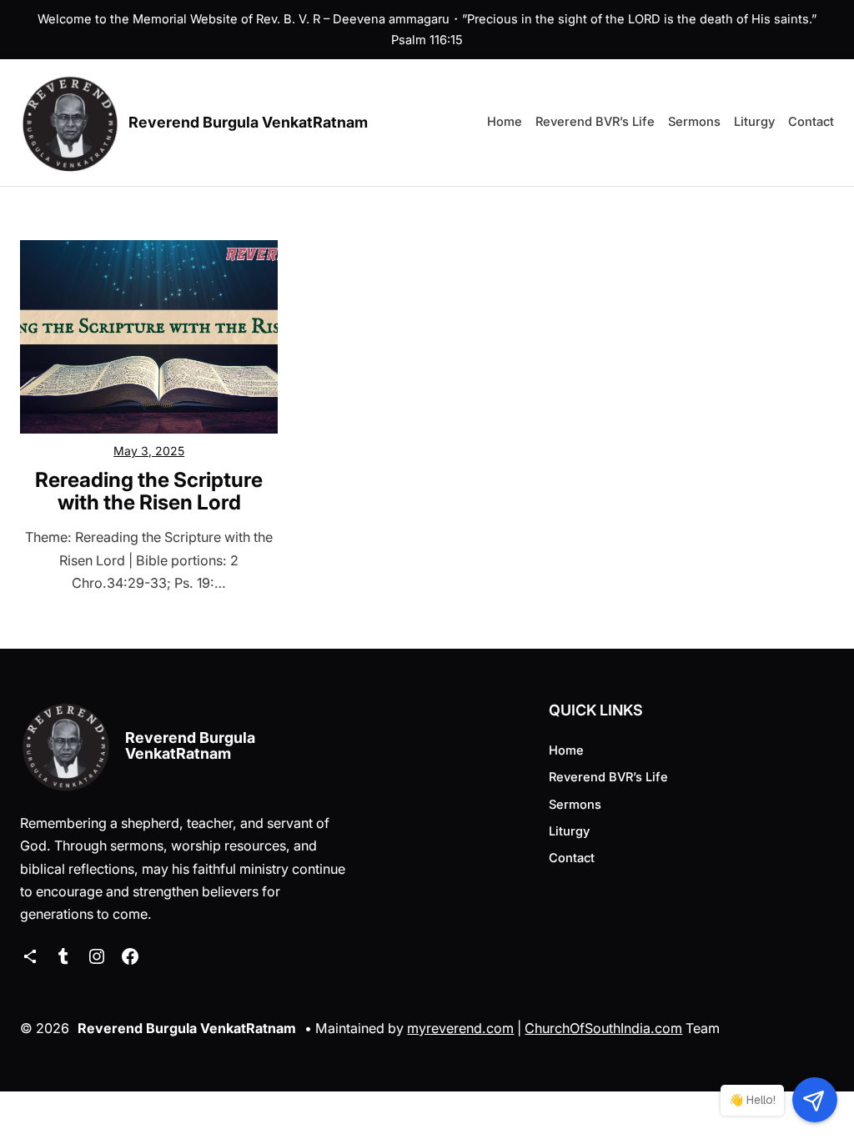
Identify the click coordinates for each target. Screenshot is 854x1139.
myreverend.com (460, 1028)
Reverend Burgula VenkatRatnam (248, 122)
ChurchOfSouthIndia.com (603, 1028)
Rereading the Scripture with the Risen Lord (149, 491)
